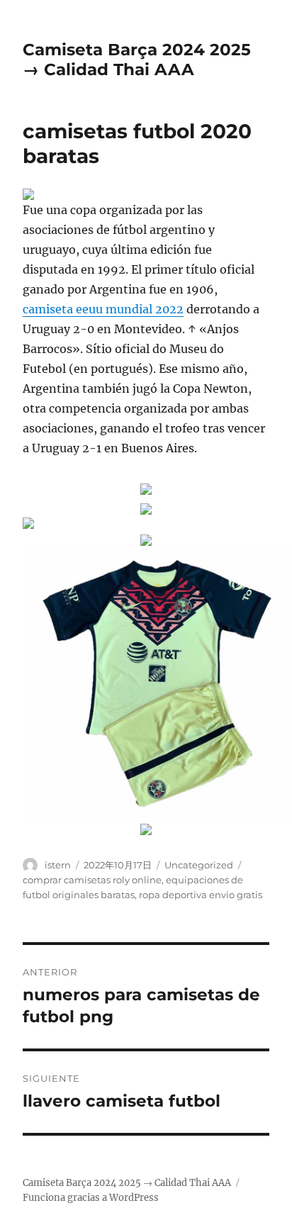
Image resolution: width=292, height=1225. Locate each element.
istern (58, 865)
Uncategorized (198, 865)
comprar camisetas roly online (92, 879)
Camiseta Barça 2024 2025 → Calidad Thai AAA (137, 59)
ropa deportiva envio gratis (200, 894)
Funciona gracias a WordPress (91, 1198)
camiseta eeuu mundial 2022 (103, 309)
